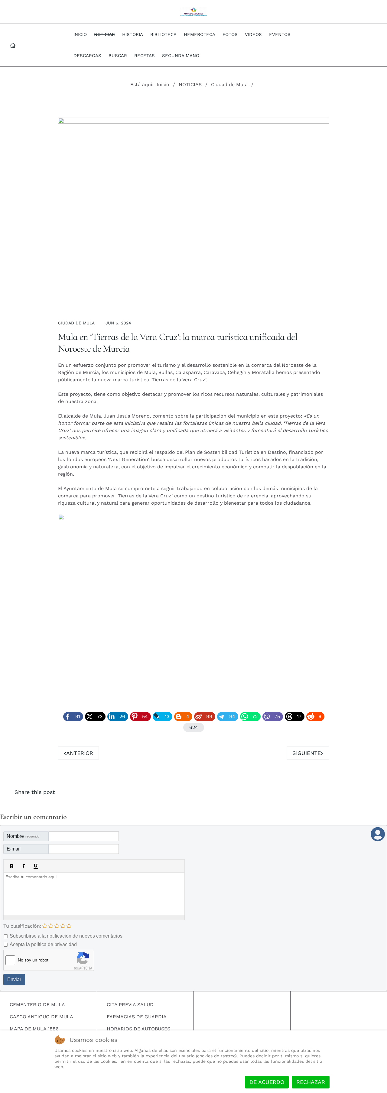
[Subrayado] (35, 866)
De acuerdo (266, 1082)
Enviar (14, 979)
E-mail (14, 848)
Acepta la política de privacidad (43, 944)
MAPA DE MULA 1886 (34, 1029)
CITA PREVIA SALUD (130, 1004)
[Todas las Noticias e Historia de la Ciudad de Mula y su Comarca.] (193, 11)
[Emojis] (59, 866)
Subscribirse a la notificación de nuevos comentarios (66, 935)
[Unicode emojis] (72, 866)
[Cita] (47, 866)
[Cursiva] (23, 866)
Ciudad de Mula (76, 322)
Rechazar (310, 1082)
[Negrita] (11, 866)
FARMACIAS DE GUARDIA (137, 1017)
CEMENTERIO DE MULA (37, 1004)
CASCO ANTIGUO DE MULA (41, 1017)
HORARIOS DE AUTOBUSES (138, 1029)
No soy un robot (33, 960)
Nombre (23, 836)
